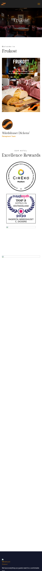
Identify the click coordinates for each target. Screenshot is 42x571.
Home (17, 24)
